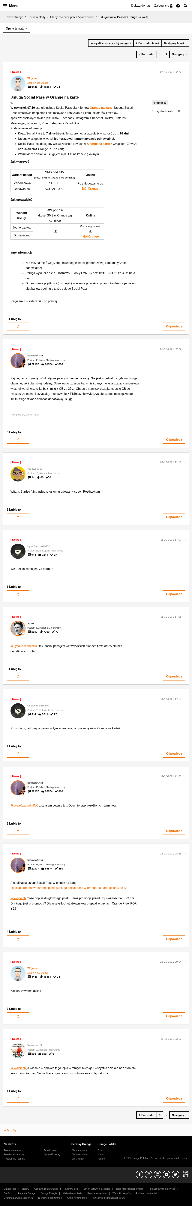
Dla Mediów (77, 1158)
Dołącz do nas (140, 5)
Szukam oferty (37, 17)
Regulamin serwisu (97, 1193)
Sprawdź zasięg (52, 1154)
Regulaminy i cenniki (14, 1158)
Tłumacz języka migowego (161, 1189)
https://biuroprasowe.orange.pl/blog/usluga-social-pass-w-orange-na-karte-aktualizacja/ (68, 887)
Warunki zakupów (121, 1193)
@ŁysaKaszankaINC (24, 646)
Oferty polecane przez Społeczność (72, 17)
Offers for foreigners (77, 1198)
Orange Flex (10, 1189)
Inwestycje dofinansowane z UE (109, 1198)
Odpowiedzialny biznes (46, 1189)
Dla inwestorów (79, 1154)
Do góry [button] (11, 1130)
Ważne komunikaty (72, 1193)
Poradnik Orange (26, 1193)
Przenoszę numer (13, 1150)
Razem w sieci (71, 1189)
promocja (160, 102)
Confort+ (8, 1193)
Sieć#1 (25, 1189)
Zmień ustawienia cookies (97, 1189)
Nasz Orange (15, 17)
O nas (101, 1150)
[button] (185, 72)
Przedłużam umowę (14, 1154)
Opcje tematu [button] (15, 28)
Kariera (101, 1158)
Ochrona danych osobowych (18, 1198)
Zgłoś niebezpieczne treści (129, 1189)
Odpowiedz (174, 326)
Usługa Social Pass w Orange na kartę (44, 97)
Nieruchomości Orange (50, 1198)
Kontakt (101, 1154)
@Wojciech (18, 898)
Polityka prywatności (146, 1193)
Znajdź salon (50, 1150)
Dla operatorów (79, 1150)
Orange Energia (49, 1193)
